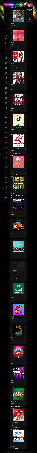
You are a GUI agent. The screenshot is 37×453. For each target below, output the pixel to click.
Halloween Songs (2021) (13, 218)
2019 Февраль (6, 126)
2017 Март (6, 107)
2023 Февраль (6, 166)
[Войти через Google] (31, 9)
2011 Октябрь (6, 53)
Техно (5, 12)
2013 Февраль (6, 66)
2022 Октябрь (6, 163)
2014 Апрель (6, 78)
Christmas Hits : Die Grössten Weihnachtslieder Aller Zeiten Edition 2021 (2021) (17, 134)
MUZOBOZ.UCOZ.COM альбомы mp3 (8, 2)
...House (5, 21)
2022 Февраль (6, 156)
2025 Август (6, 191)
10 (9, 33)
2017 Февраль (6, 106)
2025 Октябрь (6, 193)
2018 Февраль (6, 116)
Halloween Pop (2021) (13, 239)
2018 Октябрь (6, 123)
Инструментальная (6, 19)
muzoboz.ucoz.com (31, 452)
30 (8, 35)
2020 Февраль (6, 136)
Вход (16, 1)
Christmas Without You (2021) (13, 408)
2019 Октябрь (6, 133)
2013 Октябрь (6, 73)
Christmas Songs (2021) (13, 387)
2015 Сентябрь (6, 92)
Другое (5, 13)
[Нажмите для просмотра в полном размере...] (18, 62)
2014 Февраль (6, 76)
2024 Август (6, 181)
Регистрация (14, 1)
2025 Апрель (6, 188)
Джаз (5, 25)
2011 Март (6, 47)
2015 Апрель (6, 88)
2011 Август (6, 51)
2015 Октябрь (6, 93)
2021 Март (6, 147)
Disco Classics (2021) (12, 176)
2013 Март (6, 67)
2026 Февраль (6, 196)
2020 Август (6, 141)
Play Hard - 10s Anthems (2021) (13, 366)
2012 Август (6, 61)
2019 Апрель (6, 128)
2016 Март (6, 97)
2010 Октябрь (6, 43)
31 (9, 35)
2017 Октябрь (6, 113)
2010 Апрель (6, 38)
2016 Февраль (6, 96)
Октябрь (14, 7)
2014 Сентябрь (6, 82)
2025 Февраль (6, 186)
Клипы (5, 15)
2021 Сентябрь (6, 152)
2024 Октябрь (6, 183)
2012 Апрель (6, 58)
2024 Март (6, 177)
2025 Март (6, 187)
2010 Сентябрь (6, 42)
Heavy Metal (6, 18)
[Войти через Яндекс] (30, 9)
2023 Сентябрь (6, 172)
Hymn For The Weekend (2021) (13, 9)
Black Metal (6, 24)
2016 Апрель (6, 98)
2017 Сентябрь (6, 112)
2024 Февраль (6, 176)
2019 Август (6, 131)
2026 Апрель (6, 198)
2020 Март (6, 137)
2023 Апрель (6, 168)
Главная (11, 7)
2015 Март (6, 87)
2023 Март (6, 167)
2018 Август (6, 121)
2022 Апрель (6, 158)
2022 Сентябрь (6, 162)
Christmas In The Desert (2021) (13, 155)
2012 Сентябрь (6, 62)
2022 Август (6, 161)
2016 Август (6, 101)
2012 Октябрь (6, 63)
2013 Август (6, 71)
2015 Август (6, 91)
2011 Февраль (6, 46)
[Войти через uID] (27, 9)
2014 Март (6, 77)
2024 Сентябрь (6, 182)
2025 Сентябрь (6, 192)
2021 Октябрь (6, 153)
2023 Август (6, 171)
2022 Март (6, 157)
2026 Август (6, 201)
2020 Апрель (6, 138)
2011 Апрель (6, 48)
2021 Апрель (6, 148)
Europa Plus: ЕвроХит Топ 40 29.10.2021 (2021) (15, 429)
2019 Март (6, 127)
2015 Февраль (6, 86)
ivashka (19, 132)
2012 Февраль (6, 56)
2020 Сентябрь (6, 142)
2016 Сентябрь (6, 102)
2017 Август (6, 111)
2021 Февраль (6, 146)
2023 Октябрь (6, 173)
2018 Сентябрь (6, 122)
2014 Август (6, 81)
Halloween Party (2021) (13, 197)
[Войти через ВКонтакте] (28, 9)
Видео (5, 14)
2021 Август (6, 151)
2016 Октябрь (6, 103)
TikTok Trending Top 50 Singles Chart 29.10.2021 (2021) (16, 113)
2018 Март (6, 117)
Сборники (13, 132)
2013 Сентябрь (6, 72)
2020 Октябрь (6, 143)
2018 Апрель (6, 118)
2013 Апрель (6, 68)
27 (6, 35)
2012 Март (6, 57)
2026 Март (6, 197)
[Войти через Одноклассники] (29, 10)
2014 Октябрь (6, 83)
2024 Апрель (6, 178)
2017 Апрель (6, 108)
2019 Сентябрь (6, 132)
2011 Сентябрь (6, 52)
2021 (12, 7)
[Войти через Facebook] (29, 9)
